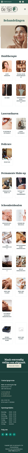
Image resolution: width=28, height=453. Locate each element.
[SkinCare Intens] (21, 283)
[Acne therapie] (7, 66)
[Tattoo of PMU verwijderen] (21, 183)
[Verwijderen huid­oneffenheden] (21, 90)
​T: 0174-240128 (5, 392)
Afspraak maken (14, 366)
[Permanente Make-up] (7, 183)
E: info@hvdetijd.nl (6, 396)
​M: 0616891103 (5, 394)
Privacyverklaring (14, 447)
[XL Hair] (7, 90)
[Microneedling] (7, 261)
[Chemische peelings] (21, 215)
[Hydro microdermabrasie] (7, 329)
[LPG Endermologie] (7, 237)
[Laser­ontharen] (21, 123)
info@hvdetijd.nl (7, 1)
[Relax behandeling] (21, 261)
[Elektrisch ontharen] (7, 123)
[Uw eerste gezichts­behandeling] (7, 306)
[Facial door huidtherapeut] (21, 66)
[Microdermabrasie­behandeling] (21, 237)
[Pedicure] (7, 154)
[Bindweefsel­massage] (7, 215)
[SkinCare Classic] (7, 283)
